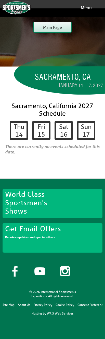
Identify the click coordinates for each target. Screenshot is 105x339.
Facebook (15, 271)
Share (89, 271)
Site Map (9, 305)
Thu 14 (19, 130)
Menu (86, 7)
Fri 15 (41, 130)
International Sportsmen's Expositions (16, 8)
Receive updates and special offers (33, 231)
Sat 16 (63, 130)
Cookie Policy (65, 305)
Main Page (52, 27)
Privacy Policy (42, 305)
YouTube (40, 271)
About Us (24, 305)
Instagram (64, 271)
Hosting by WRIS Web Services (52, 313)
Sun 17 (86, 130)
